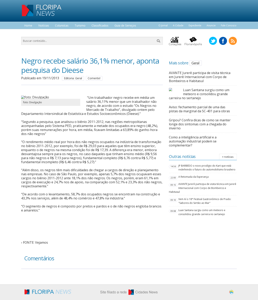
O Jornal (163, 25)
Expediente (195, 25)
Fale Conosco (228, 25)
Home (28, 25)
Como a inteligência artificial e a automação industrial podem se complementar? (192, 141)
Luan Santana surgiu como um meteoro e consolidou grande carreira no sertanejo (199, 94)
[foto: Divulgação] (50, 97)
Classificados (100, 25)
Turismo (80, 25)
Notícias (43, 25)
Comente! (94, 78)
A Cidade (178, 25)
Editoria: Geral (73, 78)
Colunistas (62, 25)
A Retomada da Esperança (193, 176)
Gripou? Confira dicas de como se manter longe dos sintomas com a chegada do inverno (200, 124)
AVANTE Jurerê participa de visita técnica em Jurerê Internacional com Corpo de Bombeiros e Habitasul (199, 77)
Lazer (27, 33)
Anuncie (211, 25)
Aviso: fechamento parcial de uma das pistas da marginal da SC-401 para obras (199, 109)
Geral (195, 63)
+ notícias (228, 157)
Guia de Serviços (125, 25)
